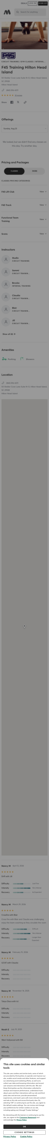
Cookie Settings (24, 1132)
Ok (24, 1127)
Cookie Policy (26, 1137)
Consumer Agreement (27, 1117)
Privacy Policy (22, 1120)
